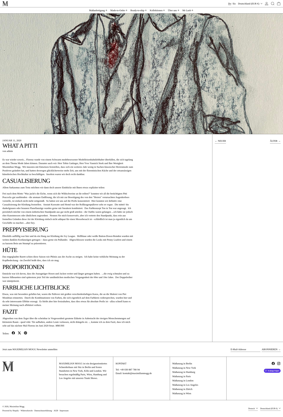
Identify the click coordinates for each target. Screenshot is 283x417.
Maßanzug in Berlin (182, 363)
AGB (56, 410)
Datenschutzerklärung (43, 410)
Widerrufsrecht (27, 410)
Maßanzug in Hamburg (183, 372)
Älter (273, 140)
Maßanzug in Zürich (182, 389)
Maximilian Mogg (17, 406)
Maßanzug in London (182, 380)
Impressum (64, 410)
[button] (272, 3)
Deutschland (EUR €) (249, 3)
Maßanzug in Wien (181, 393)
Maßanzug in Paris (181, 376)
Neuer (222, 140)
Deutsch (251, 408)
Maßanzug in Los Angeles (185, 384)
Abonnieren (269, 349)
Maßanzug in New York (184, 367)
